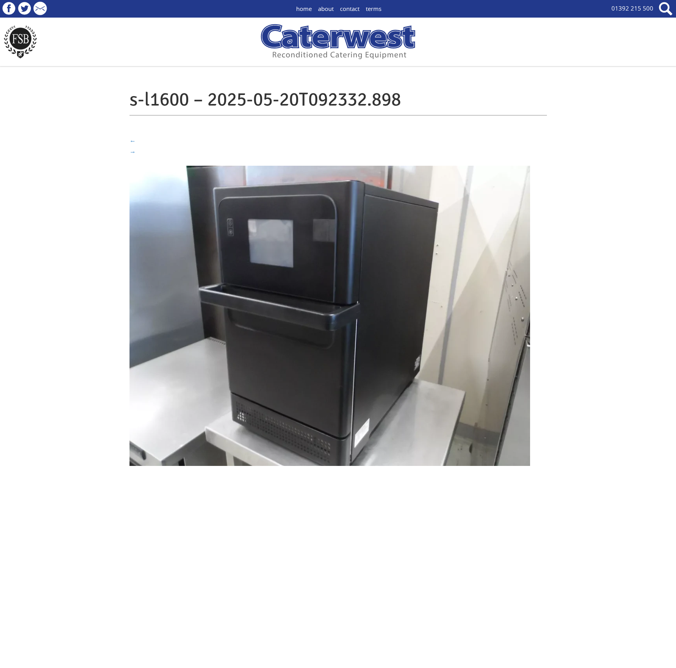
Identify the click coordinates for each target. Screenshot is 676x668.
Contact (350, 9)
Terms (373, 9)
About (326, 9)
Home (304, 9)
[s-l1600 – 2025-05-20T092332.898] (329, 315)
